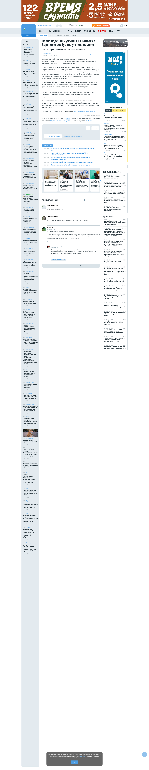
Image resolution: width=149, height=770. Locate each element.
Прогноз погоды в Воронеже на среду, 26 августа (29, 73)
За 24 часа (108, 110)
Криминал (59, 35)
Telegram (53, 121)
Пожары (66, 35)
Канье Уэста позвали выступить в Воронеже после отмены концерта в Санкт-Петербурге (30, 341)
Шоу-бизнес (29, 337)
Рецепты (28, 132)
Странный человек (52, 216)
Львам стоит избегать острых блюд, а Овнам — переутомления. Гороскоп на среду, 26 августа (30, 123)
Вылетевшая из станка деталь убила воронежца (30, 385)
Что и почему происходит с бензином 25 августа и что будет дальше (30, 291)
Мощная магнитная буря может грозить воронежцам (30, 220)
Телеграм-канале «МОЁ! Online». (84, 111)
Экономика (29, 393)
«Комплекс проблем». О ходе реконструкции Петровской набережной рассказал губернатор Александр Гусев (30, 518)
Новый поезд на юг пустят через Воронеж (29, 302)
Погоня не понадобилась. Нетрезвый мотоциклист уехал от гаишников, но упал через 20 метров (29, 478)
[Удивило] (62, 128)
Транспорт (29, 299)
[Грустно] (68, 128)
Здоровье (28, 80)
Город (70, 31)
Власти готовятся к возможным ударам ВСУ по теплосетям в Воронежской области (30, 505)
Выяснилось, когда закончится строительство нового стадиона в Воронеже (30, 421)
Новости (41, 31)
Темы (111, 31)
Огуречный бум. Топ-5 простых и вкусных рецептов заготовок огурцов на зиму (30, 136)
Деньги (28, 238)
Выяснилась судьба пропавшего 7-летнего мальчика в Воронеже (30, 176)
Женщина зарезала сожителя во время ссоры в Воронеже (29, 251)
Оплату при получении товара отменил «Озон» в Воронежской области (30, 396)
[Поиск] (124, 31)
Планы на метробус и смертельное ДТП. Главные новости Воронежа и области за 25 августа (30, 109)
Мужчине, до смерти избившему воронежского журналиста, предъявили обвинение (30, 163)
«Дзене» (68, 121)
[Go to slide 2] (115, 48)
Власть (28, 309)
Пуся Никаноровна (52, 205)
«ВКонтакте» (60, 121)
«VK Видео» (88, 121)
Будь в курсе (29, 259)
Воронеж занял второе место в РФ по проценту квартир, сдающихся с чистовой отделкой (30, 263)
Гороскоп (28, 118)
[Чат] (144, 754)
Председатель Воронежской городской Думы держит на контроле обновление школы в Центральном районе (97, 184)
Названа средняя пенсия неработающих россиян (30, 241)
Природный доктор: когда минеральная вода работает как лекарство (30, 84)
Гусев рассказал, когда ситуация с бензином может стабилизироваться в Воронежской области (30, 548)
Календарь (29, 370)
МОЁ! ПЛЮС (102, 31)
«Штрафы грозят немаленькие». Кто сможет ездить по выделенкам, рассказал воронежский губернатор (30, 533)
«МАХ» (68, 119)
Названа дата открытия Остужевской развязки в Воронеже (30, 465)
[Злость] (74, 128)
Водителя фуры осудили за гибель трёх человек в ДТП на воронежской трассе (30, 96)
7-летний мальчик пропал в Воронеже (28, 209)
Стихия (74, 35)
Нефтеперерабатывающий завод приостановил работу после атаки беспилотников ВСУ (30, 408)
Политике (82, 756)
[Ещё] (118, 31)
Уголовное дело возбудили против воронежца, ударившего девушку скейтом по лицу (30, 328)
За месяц (122, 110)
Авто (27, 287)
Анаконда (50, 227)
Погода (78, 31)
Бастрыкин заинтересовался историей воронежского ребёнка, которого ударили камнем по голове (30, 277)
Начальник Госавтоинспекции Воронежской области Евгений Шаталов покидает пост (29, 314)
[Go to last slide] (41, 180)
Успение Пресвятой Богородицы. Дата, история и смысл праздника (29, 374)
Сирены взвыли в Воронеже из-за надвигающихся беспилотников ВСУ (29, 52)
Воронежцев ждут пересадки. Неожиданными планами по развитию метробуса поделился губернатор (30, 452)
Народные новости (56, 31)
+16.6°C (74, 26)
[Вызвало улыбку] (51, 128)
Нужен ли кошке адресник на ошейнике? (30, 441)
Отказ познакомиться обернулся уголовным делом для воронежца (29, 231)
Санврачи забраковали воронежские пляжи (29, 62)
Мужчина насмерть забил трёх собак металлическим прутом (30, 187)
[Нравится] (46, 128)
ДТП (51, 35)
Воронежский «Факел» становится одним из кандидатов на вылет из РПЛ (30, 493)
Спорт (27, 416)
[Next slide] (100, 180)
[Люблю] (57, 128)
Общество (29, 104)
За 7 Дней (115, 110)
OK (74, 762)
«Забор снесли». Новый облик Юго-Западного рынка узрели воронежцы (30, 199)
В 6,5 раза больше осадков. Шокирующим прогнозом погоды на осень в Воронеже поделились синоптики (30, 149)
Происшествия (89, 31)
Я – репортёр (30, 194)
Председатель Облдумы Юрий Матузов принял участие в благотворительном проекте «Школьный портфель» (82, 184)
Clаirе (52, 246)
